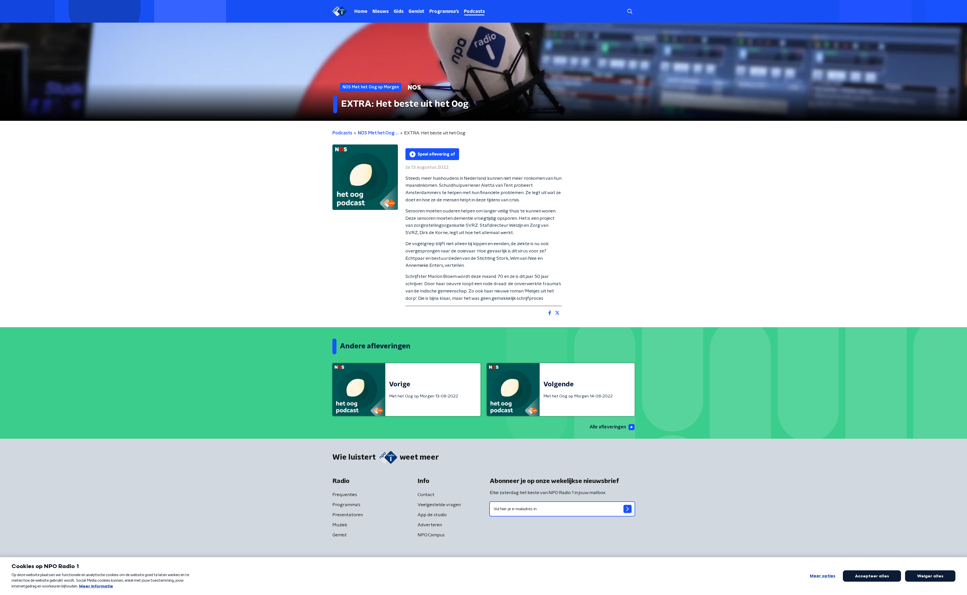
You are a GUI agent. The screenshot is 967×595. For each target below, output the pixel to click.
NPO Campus (431, 535)
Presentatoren (347, 515)
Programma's (444, 11)
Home (360, 11)
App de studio (432, 515)
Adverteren (430, 525)
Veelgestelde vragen (439, 505)
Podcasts (474, 11)
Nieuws (380, 11)
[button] (630, 11)
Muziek (339, 525)
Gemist (416, 11)
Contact (426, 495)
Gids (398, 11)
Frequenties (344, 495)
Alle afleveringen (608, 427)
